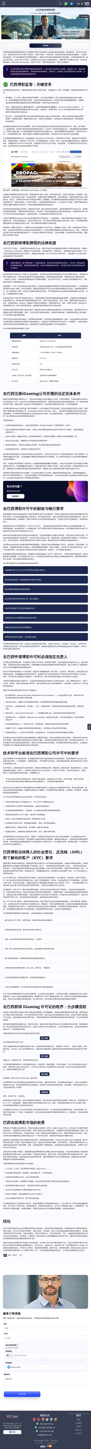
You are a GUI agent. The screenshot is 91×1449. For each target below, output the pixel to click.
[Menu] (86, 4)
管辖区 (78, 1426)
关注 (14, 1432)
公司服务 (78, 1423)
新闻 (78, 1419)
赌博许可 (15, 1255)
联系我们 (15, 496)
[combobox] (10, 1355)
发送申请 (22, 1394)
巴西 (20, 1255)
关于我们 (78, 1433)
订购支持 (45, 45)
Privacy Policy (39, 1443)
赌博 (9, 1255)
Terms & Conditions (50, 1443)
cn (78, 3)
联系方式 (78, 1430)
